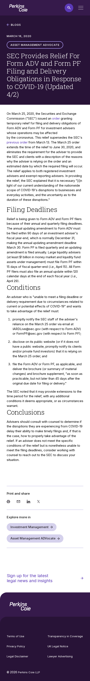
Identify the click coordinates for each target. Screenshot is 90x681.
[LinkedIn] (28, 502)
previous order (17, 142)
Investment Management (29, 527)
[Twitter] (38, 502)
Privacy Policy (16, 646)
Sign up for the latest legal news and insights (30, 578)
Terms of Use (15, 636)
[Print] (8, 502)
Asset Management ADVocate (32, 538)
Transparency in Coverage (65, 636)
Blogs (16, 24)
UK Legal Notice (58, 646)
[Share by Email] (18, 502)
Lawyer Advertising (60, 656)
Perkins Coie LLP (29, 672)
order (56, 118)
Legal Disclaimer (17, 656)
